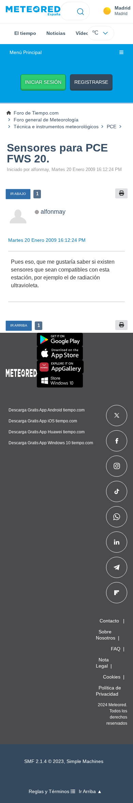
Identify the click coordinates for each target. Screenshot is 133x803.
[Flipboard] (116, 593)
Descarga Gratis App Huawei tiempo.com (47, 432)
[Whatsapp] (116, 517)
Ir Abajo (18, 194)
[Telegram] (116, 567)
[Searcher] (81, 11)
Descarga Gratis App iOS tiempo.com (43, 421)
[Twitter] (116, 415)
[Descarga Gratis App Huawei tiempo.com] (60, 367)
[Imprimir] (121, 193)
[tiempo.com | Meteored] (21, 372)
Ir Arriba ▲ (90, 791)
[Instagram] (117, 466)
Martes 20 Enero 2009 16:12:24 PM (47, 240)
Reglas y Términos (50, 791)
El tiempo (25, 33)
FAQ (115, 648)
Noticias (55, 33)
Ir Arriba (18, 325)
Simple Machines (84, 761)
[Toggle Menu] (121, 52)
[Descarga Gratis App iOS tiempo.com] (60, 353)
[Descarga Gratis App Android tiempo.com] (60, 339)
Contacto (109, 620)
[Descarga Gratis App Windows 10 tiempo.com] (60, 380)
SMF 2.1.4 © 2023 (44, 761)
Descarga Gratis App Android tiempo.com (47, 410)
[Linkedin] (116, 542)
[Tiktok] (116, 491)
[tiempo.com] (33, 11)
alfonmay (53, 211)
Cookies (111, 677)
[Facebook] (116, 441)
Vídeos (84, 33)
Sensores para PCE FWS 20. (57, 153)
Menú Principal (26, 52)
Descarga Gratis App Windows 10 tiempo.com (51, 442)
